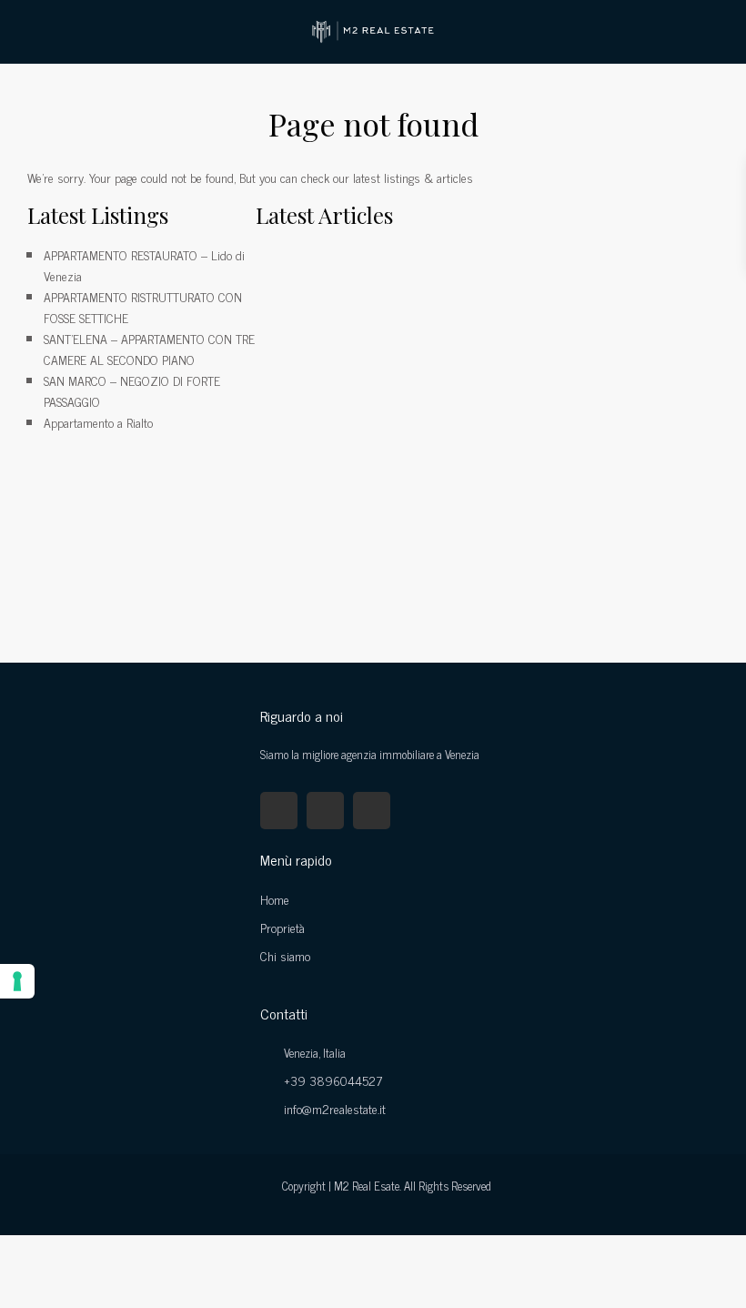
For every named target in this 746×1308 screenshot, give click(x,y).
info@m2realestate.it (335, 1108)
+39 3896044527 (333, 1080)
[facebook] (278, 810)
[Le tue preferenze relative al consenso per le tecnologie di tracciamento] (17, 981)
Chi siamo (285, 955)
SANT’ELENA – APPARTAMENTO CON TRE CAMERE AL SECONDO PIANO (149, 349)
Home (274, 898)
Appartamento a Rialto (98, 421)
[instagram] (371, 810)
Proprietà (282, 927)
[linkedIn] (325, 810)
